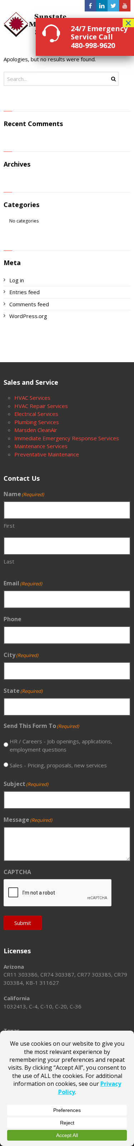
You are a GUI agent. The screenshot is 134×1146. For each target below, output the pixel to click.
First (9, 525)
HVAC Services (32, 397)
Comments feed (29, 304)
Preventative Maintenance (46, 454)
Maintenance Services (41, 446)
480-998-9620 (93, 45)
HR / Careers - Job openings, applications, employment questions (61, 745)
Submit (22, 922)
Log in (16, 280)
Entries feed (24, 292)
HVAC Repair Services (41, 405)
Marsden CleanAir (35, 429)
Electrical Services (36, 413)
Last (9, 561)
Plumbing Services (36, 422)
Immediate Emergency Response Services (66, 438)
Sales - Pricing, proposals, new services (58, 765)
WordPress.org (28, 316)
